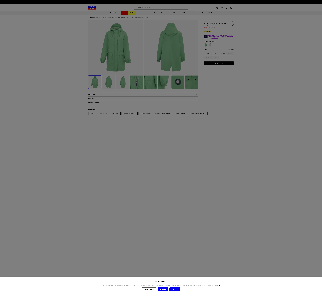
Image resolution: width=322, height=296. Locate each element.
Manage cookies (149, 289)
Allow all (174, 289)
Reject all (163, 289)
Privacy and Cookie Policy (212, 285)
